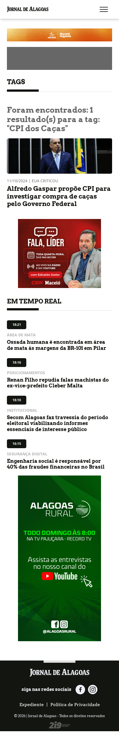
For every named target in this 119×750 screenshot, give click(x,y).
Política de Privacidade (75, 704)
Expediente (31, 704)
